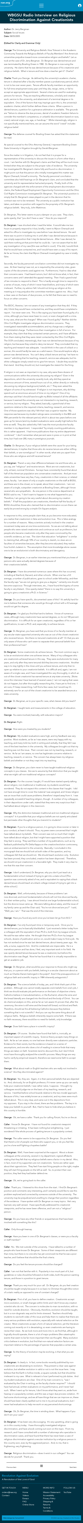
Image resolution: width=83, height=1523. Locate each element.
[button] (12, 1467)
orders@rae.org (9, 1492)
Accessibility (48, 1495)
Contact (5, 1495)
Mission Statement (51, 1492)
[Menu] (41, 5)
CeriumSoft (19, 1518)
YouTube (67, 1492)
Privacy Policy (49, 1498)
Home (25, 1492)
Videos (25, 1495)
